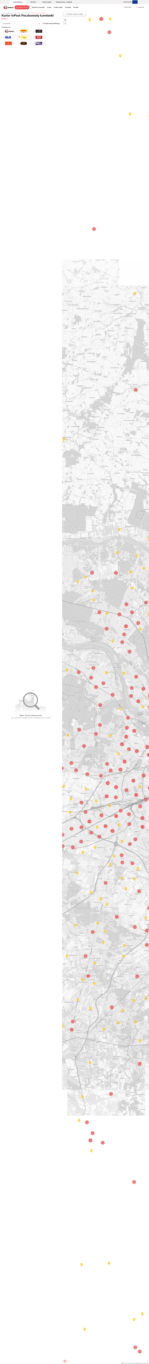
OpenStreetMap (131, 1363)
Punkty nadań (58, 7)
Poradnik (68, 7)
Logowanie (140, 7)
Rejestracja (127, 7)
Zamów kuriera (23, 7)
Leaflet (124, 1363)
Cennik (49, 7)
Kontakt (75, 7)
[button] (136, 555)
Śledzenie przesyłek (38, 7)
